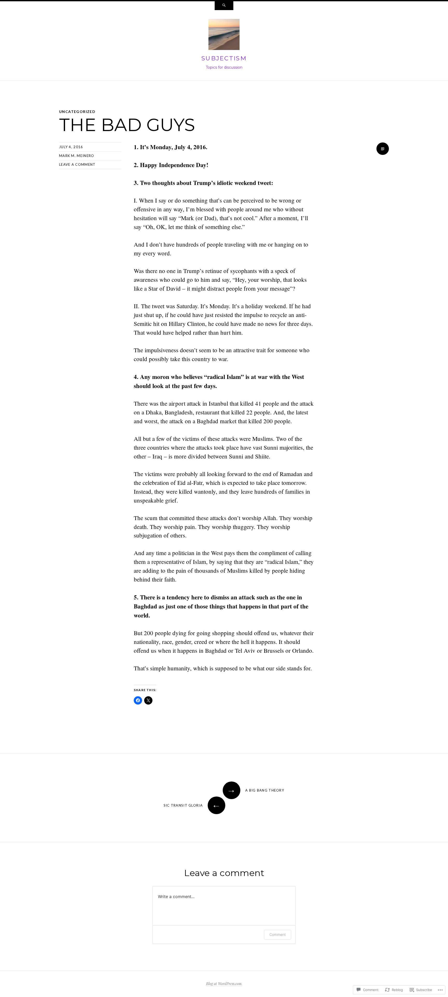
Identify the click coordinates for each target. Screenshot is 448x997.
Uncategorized (77, 111)
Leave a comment (77, 164)
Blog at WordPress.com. (224, 983)
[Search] (224, 5)
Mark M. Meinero (76, 156)
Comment (277, 934)
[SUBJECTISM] (224, 35)
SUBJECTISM (224, 58)
